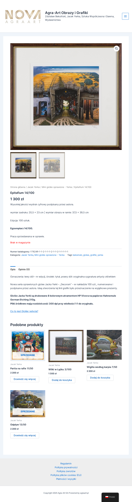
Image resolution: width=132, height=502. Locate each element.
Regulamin (66, 463)
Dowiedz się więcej (25, 379)
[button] (116, 48)
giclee (86, 255)
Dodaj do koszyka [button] (62, 380)
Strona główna (17, 187)
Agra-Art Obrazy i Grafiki (66, 13)
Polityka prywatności (66, 467)
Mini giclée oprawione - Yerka (57, 187)
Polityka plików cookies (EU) (66, 475)
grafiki (93, 255)
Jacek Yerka (33, 187)
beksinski (77, 255)
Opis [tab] (12, 269)
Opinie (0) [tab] (24, 269)
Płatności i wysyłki (66, 479)
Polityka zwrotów (66, 471)
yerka (100, 255)
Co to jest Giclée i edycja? (24, 311)
